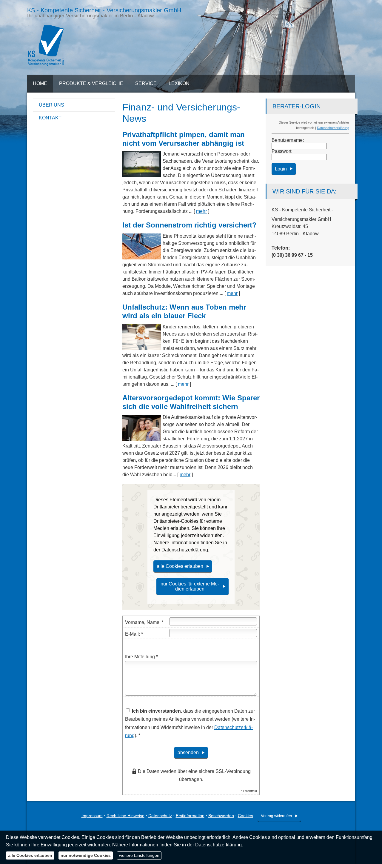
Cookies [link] (245, 815)
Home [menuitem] (40, 83)
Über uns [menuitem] (51, 104)
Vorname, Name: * (144, 622)
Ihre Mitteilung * (141, 656)
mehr (201, 211)
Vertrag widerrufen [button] (276, 816)
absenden (188, 752)
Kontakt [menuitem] (50, 117)
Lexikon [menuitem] (179, 83)
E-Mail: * (134, 634)
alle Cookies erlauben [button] (180, 566)
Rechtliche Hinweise (125, 815)
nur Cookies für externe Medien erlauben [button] (190, 586)
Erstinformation (190, 815)
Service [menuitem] (146, 83)
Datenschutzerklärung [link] (184, 549)
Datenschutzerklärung (333, 128)
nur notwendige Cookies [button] (86, 855)
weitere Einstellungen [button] (139, 855)
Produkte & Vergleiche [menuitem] (91, 83)
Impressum (92, 815)
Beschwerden (221, 815)
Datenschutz (160, 815)
